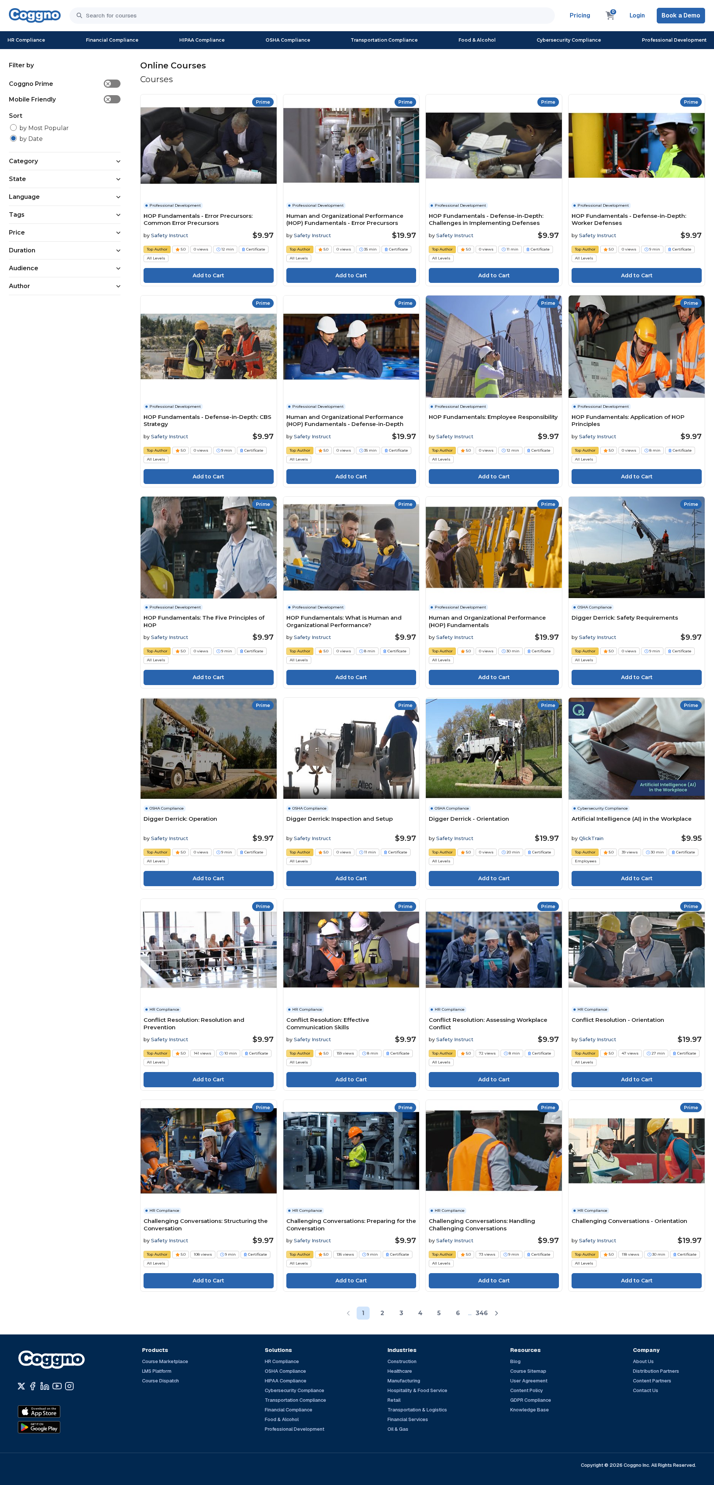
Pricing (580, 15)
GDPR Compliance (530, 1400)
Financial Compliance (112, 40)
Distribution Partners (656, 1371)
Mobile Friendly (59, 99)
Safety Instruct (169, 235)
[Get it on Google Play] (55, 1427)
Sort (15, 115)
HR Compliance (26, 40)
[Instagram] (69, 1386)
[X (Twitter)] (21, 1386)
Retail (394, 1400)
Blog (515, 1361)
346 (482, 1313)
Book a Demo (681, 15)
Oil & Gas (397, 1429)
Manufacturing (403, 1381)
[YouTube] (57, 1386)
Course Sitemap (528, 1371)
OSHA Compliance (288, 40)
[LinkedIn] (44, 1386)
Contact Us (645, 1390)
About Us (643, 1361)
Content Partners (652, 1381)
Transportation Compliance (384, 40)
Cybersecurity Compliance (569, 40)
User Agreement (528, 1381)
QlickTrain (591, 838)
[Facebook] (32, 1386)
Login (637, 15)
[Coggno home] (35, 15)
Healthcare (399, 1371)
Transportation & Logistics (417, 1410)
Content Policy (526, 1390)
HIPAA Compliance (202, 40)
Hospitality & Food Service (417, 1390)
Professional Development (674, 40)
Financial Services (407, 1419)
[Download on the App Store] (55, 1411)
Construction (401, 1361)
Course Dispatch (160, 1381)
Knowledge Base (529, 1410)
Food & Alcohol (477, 40)
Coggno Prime (59, 83)
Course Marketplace (165, 1361)
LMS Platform (156, 1371)
